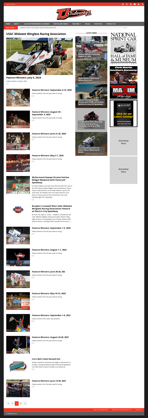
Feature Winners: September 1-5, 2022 (51, 228)
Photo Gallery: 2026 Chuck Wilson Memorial (88, 79)
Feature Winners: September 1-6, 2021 (51, 315)
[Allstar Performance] (123, 126)
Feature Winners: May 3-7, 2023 (48, 155)
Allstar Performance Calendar (36, 24)
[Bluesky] (142, 4)
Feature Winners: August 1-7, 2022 (49, 249)
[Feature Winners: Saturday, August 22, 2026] (91, 48)
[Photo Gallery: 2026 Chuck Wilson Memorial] (91, 72)
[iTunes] (138, 4)
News (16, 24)
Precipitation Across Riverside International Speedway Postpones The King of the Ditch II (90, 125)
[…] (7, 83)
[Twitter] (123, 4)
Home (8, 24)
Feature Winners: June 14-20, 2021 (49, 380)
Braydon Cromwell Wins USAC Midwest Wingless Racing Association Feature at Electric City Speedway (52, 209)
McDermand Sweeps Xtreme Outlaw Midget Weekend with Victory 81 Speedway (50, 180)
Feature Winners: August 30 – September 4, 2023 (47, 113)
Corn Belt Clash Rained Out (46, 359)
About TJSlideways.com (101, 409)
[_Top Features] (18, 97)
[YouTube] (134, 4)
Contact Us (111, 24)
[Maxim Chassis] (123, 98)
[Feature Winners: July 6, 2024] (39, 56)
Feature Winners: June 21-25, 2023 (49, 133)
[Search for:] (132, 28)
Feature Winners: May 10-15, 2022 (49, 293)
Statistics (98, 24)
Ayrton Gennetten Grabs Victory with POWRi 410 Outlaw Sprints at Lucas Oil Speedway (90, 102)
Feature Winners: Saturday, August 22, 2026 (89, 55)
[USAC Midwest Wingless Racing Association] (18, 210)
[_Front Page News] (18, 185)
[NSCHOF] (123, 64)
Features (75, 24)
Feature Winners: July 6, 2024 (23, 77)
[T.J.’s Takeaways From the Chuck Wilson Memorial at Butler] (91, 144)
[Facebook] (127, 4)
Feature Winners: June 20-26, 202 (48, 271)
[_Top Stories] (18, 366)
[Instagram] (130, 4)
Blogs (87, 24)
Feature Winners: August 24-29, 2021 (50, 337)
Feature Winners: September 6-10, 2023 (52, 90)
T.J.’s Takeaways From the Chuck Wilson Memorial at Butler (88, 150)
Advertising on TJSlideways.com (121, 409)
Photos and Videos (60, 24)
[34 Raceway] (18, 163)
